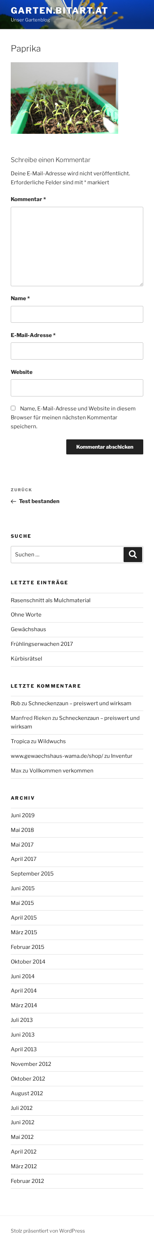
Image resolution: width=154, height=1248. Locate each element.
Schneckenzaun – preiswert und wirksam (79, 703)
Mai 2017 (22, 845)
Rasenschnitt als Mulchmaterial (51, 600)
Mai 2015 (22, 903)
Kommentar (28, 199)
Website (22, 372)
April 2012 (24, 1152)
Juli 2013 (22, 1020)
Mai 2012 (22, 1137)
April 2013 (24, 1049)
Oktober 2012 (28, 1079)
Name (20, 298)
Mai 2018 (22, 830)
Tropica (20, 741)
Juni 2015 (23, 888)
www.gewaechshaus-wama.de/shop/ (57, 756)
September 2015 (32, 874)
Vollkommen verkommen (61, 770)
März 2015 (24, 932)
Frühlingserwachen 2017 (42, 644)
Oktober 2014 (28, 962)
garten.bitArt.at (60, 10)
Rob (15, 703)
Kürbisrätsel (26, 658)
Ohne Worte (26, 614)
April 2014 (24, 991)
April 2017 (24, 859)
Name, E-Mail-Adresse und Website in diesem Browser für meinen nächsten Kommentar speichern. (73, 417)
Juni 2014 (23, 976)
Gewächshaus (28, 629)
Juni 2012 (22, 1122)
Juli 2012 (22, 1108)
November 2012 (31, 1064)
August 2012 (27, 1093)
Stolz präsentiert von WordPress (48, 1231)
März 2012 (24, 1166)
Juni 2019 (23, 815)
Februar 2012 (27, 1181)
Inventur (122, 756)
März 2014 (24, 1005)
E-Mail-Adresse (33, 335)
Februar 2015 (27, 947)
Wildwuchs (52, 741)
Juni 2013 (23, 1035)
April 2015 (24, 918)
